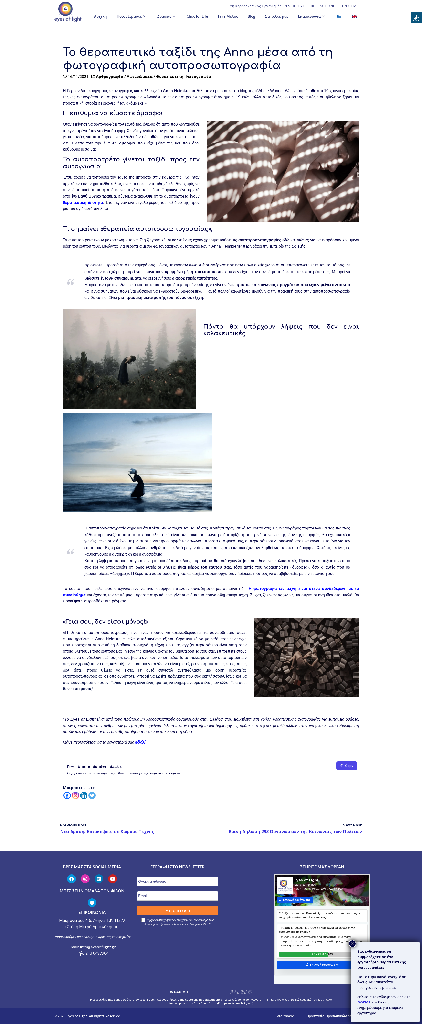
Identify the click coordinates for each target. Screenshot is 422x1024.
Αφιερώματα (140, 76)
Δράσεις (164, 16)
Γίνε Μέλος (228, 16)
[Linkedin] (83, 795)
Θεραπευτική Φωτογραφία (183, 76)
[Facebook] (67, 795)
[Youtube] (112, 878)
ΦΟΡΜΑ (364, 1002)
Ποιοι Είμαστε (129, 16)
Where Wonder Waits (100, 767)
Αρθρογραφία (109, 76)
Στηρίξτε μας (276, 16)
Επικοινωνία (309, 16)
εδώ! (140, 742)
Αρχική (100, 16)
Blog (251, 16)
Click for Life (197, 16)
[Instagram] (75, 795)
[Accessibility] (416, 17)
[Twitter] (92, 795)
